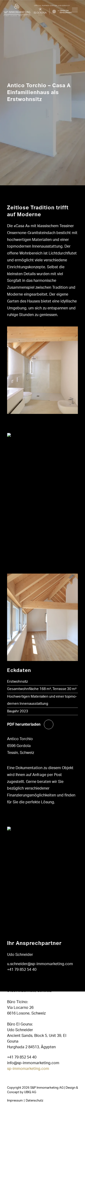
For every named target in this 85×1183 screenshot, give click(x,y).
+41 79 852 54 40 (21, 970)
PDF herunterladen (23, 724)
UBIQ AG (30, 1092)
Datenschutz (34, 1100)
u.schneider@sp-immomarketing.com (40, 964)
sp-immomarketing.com (28, 1068)
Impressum (15, 1100)
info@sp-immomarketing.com (33, 1063)
